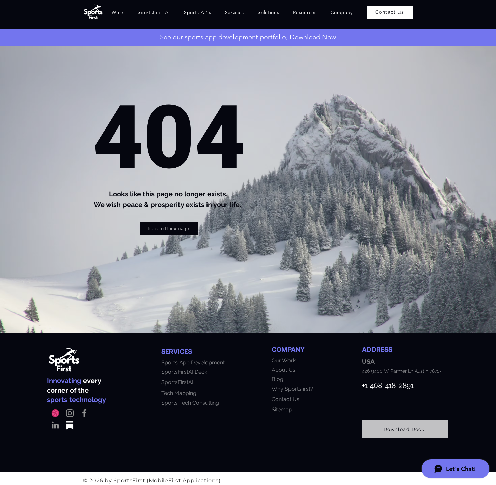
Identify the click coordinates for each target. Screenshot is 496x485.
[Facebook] (84, 413)
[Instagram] (70, 413)
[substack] (70, 425)
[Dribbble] (55, 413)
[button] (154, 12)
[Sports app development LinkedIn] (55, 425)
